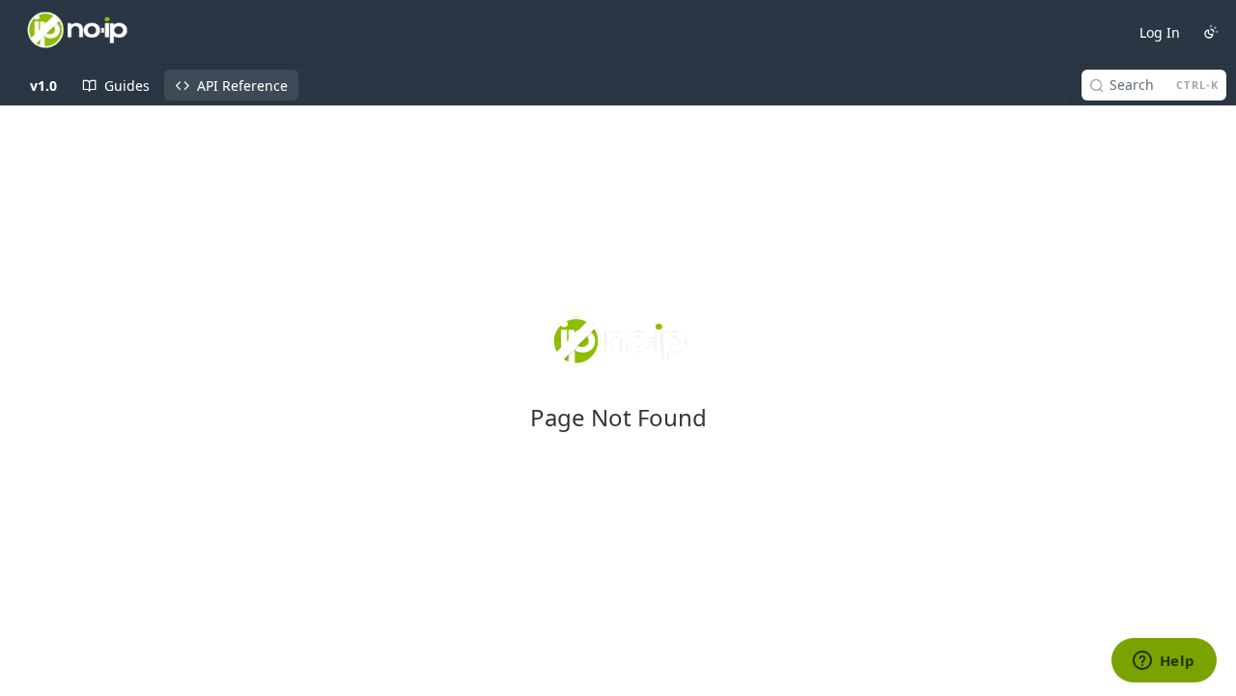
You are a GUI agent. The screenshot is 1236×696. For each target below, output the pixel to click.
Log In (1159, 32)
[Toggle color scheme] (1210, 31)
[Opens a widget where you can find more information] (1163, 662)
